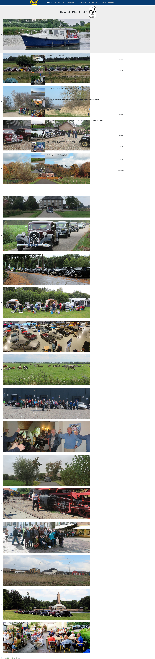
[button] (49, 2)
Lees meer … (121, 59)
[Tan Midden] (34, 2)
